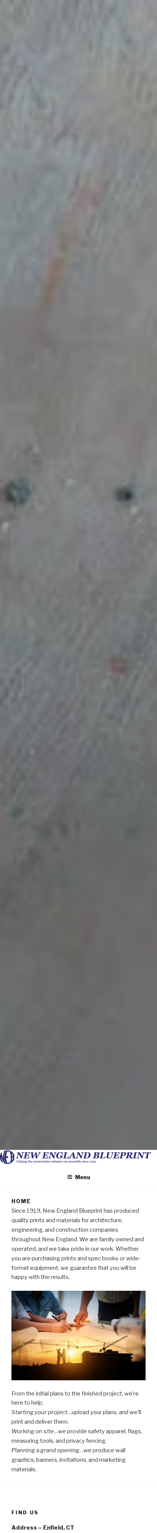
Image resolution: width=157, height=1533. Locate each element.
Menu (82, 1177)
